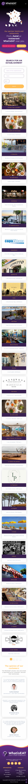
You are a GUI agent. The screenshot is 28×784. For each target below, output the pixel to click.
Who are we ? (21, 46)
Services (7, 772)
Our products (7, 774)
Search (14, 86)
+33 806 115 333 (20, 776)
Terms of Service (14, 781)
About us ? (7, 770)
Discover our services (9, 46)
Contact (7, 776)
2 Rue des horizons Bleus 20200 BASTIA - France (20, 772)
